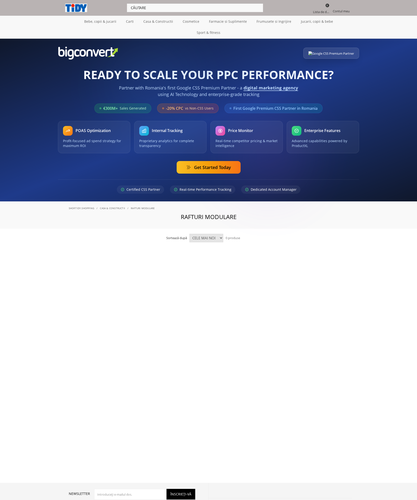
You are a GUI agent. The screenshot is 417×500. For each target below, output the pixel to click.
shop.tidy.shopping (81, 208)
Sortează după (176, 238)
